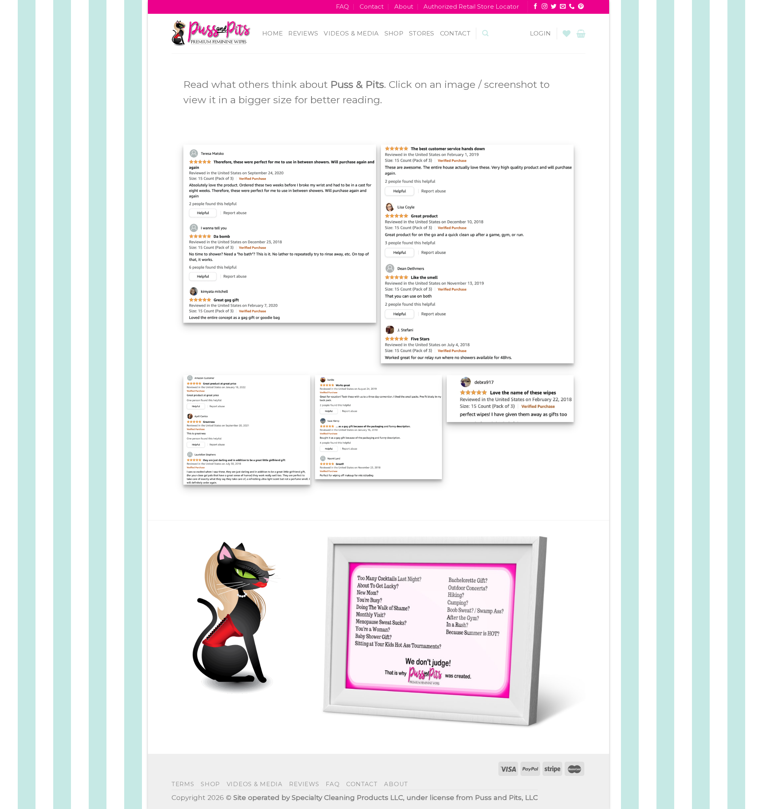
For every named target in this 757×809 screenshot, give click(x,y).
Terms (183, 784)
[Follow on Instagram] (544, 7)
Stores (421, 33)
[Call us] (571, 7)
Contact (372, 6)
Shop (393, 33)
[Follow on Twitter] (553, 7)
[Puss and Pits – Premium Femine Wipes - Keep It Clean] (211, 33)
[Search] (485, 33)
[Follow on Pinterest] (581, 7)
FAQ (342, 6)
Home (272, 33)
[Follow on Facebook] (535, 7)
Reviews (303, 33)
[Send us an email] (562, 7)
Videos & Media (351, 33)
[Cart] (580, 33)
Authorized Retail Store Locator (471, 6)
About (403, 6)
